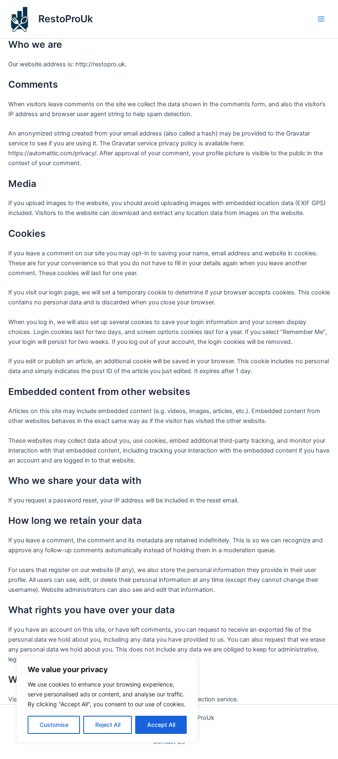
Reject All (107, 724)
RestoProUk (65, 19)
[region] (107, 699)
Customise (54, 724)
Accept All (161, 724)
